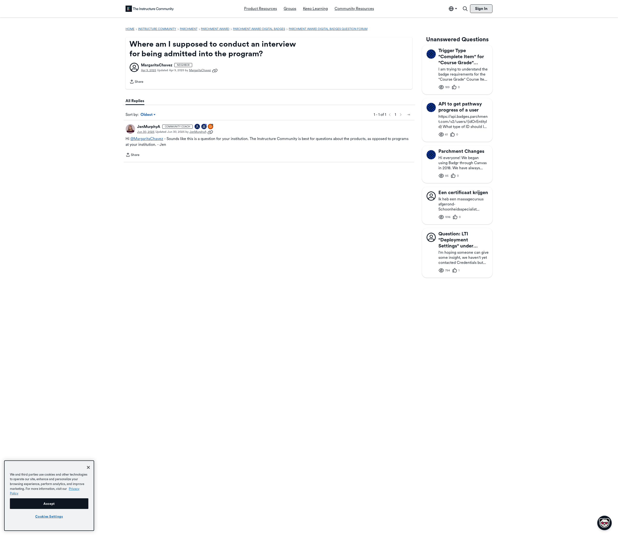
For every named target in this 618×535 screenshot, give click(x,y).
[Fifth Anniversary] (204, 127)
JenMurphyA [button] (148, 126)
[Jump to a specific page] (408, 115)
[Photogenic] (197, 127)
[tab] (135, 101)
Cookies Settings (49, 516)
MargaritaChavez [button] (156, 65)
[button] (134, 67)
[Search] (465, 8)
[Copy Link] (215, 70)
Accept (49, 504)
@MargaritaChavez (146, 138)
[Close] (88, 467)
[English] (150, 9)
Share (136, 82)
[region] (49, 495)
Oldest (146, 115)
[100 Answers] (211, 127)
